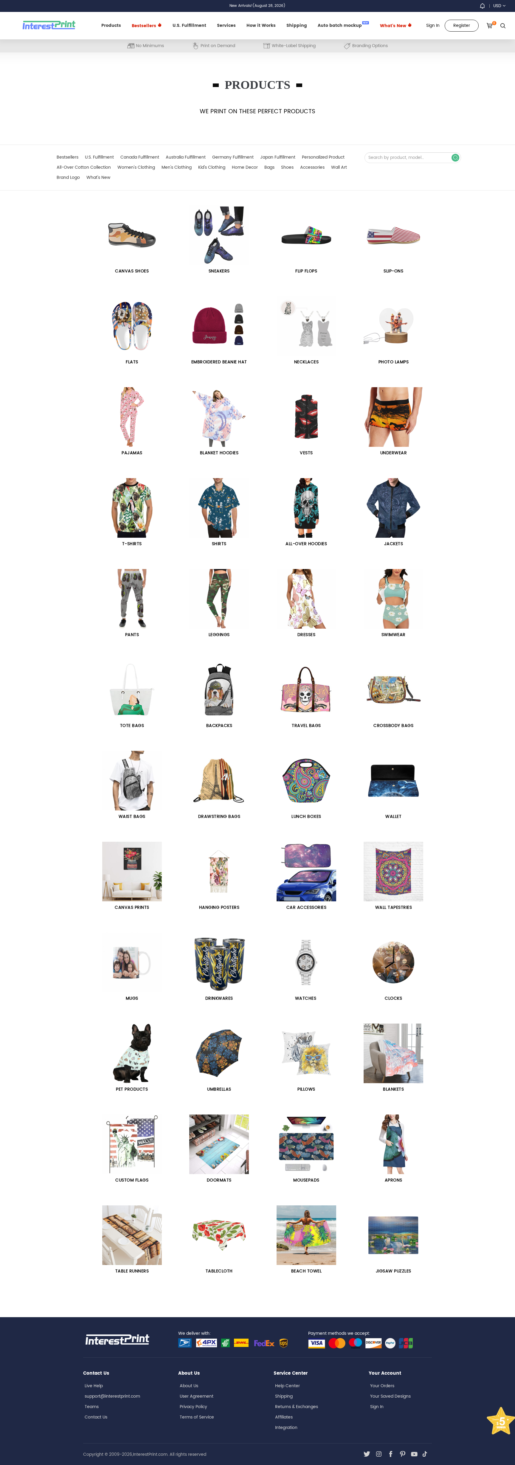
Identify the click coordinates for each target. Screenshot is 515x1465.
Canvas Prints (132, 907)
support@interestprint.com (112, 1396)
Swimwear (393, 634)
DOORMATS (219, 1180)
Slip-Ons (393, 271)
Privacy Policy (193, 1406)
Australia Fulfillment (186, 157)
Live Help (94, 1385)
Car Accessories (306, 907)
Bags (269, 167)
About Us (189, 1385)
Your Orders (382, 1385)
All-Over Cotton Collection (84, 167)
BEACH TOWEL (306, 1271)
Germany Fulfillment (233, 157)
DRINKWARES (219, 998)
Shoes (287, 167)
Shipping (296, 25)
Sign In (377, 1406)
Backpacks (219, 725)
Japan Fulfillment (277, 157)
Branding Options (370, 45)
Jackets (393, 543)
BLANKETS (393, 1089)
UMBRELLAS (219, 1089)
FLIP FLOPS (306, 271)
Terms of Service (197, 1417)
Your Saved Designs (390, 1396)
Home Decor (245, 167)
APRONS (393, 1180)
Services (226, 25)
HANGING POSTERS (219, 907)
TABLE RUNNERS (132, 1271)
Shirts (219, 543)
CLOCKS (393, 998)
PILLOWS (306, 1089)
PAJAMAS (132, 452)
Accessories (312, 167)
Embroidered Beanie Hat (219, 362)
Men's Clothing (177, 167)
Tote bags (132, 725)
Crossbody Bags (393, 725)
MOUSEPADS (306, 1180)
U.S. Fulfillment (189, 25)
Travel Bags (306, 725)
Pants (132, 634)
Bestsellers (67, 157)
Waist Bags (132, 816)
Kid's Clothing (211, 167)
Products (111, 25)
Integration (286, 1427)
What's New (393, 25)
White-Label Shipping (294, 45)
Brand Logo (68, 177)
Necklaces (306, 362)
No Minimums (150, 45)
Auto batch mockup (343, 25)
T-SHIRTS (132, 543)
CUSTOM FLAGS (131, 1180)
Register (461, 25)
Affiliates (284, 1417)
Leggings (219, 634)
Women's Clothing (136, 167)
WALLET (393, 816)
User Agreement (196, 1396)
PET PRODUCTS (132, 1089)
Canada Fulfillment (139, 157)
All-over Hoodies (306, 543)
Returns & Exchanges (296, 1406)
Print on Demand (218, 45)
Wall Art (339, 167)
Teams (92, 1406)
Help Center (287, 1385)
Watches (306, 998)
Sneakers (219, 271)
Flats (132, 362)
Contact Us (96, 1417)
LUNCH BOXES (306, 816)
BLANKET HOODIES (219, 452)
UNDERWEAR (393, 452)
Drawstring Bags (219, 816)
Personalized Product (323, 157)
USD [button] (497, 5)
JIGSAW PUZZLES (393, 1271)
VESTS (306, 452)
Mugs (132, 998)
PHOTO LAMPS (394, 362)
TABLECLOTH (219, 1271)
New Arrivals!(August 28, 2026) (257, 6)
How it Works (261, 25)
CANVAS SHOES (132, 271)
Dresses (306, 634)
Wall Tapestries (393, 907)
